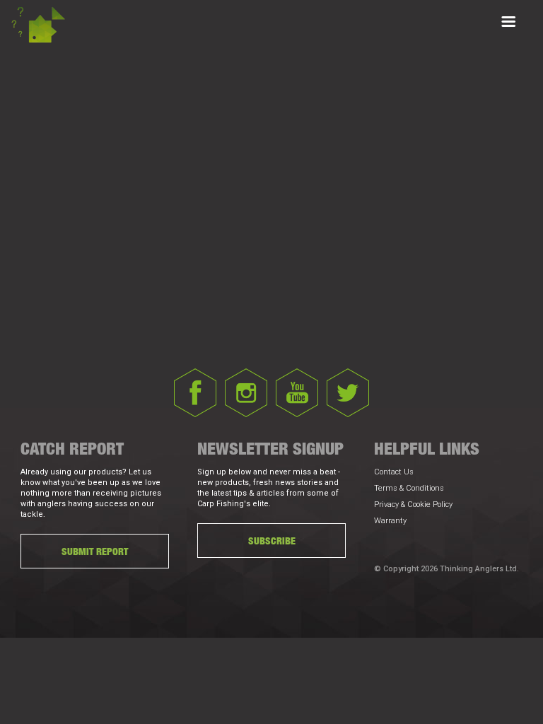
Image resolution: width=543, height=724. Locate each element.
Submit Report (95, 551)
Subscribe (272, 541)
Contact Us (394, 472)
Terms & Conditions (409, 488)
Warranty (390, 520)
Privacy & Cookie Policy (413, 504)
